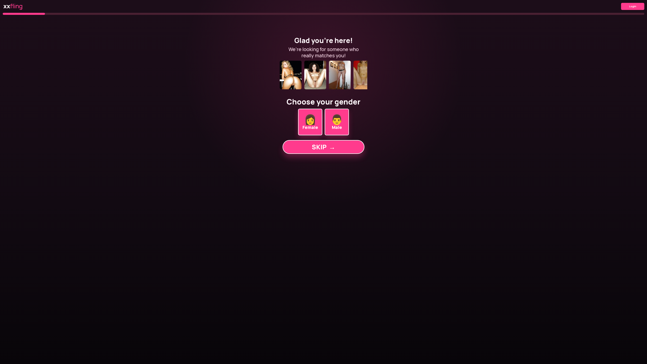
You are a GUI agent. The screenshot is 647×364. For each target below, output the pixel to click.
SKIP (323, 147)
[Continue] (323, 75)
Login (632, 6)
